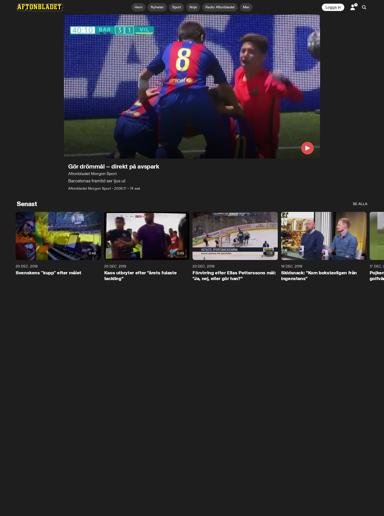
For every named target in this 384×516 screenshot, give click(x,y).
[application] (192, 87)
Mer (246, 7)
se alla (360, 204)
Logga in (333, 7)
